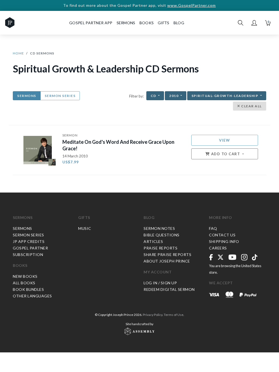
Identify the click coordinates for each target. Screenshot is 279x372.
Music (84, 228)
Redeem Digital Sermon (169, 289)
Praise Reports (160, 248)
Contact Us (222, 235)
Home (18, 53)
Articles (153, 241)
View (224, 140)
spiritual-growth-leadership (225, 96)
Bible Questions (162, 235)
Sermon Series (60, 96)
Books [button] (147, 22)
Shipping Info (224, 241)
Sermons (26, 96)
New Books (25, 276)
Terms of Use (173, 315)
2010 (174, 96)
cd (154, 96)
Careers (218, 248)
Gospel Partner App (90, 22)
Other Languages (32, 296)
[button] (254, 23)
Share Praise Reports (167, 254)
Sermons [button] (126, 22)
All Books (24, 282)
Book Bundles (28, 289)
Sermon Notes (159, 228)
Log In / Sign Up (160, 282)
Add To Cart (225, 154)
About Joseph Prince (167, 261)
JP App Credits (28, 241)
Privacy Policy (152, 315)
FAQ (213, 228)
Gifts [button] (163, 22)
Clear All (251, 106)
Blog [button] (179, 22)
